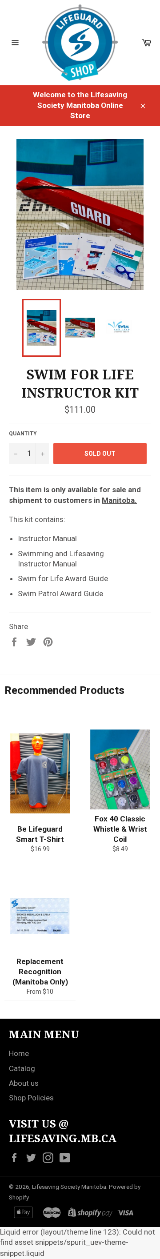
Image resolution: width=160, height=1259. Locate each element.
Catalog (22, 1068)
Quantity (23, 433)
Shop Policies (31, 1097)
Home (19, 1053)
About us (24, 1083)
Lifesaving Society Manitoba (69, 1186)
